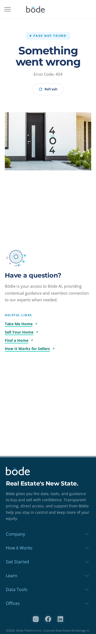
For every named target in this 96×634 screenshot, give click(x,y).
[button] (16, 257)
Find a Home (16, 340)
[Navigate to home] (35, 9)
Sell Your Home (19, 332)
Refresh (51, 89)
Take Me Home (19, 323)
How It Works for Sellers (27, 348)
